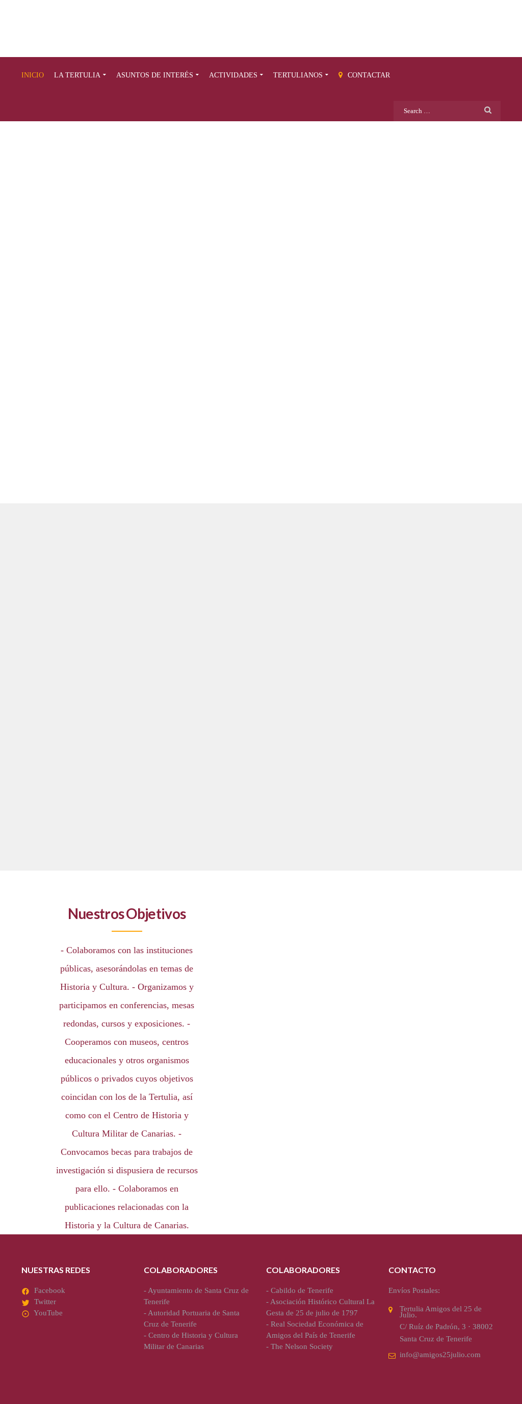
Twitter (45, 1302)
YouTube (48, 1313)
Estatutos (217, 734)
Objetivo (51, 734)
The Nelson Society (302, 1346)
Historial (378, 734)
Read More (45, 830)
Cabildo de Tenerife (302, 1290)
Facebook (49, 1290)
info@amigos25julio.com (440, 1355)
